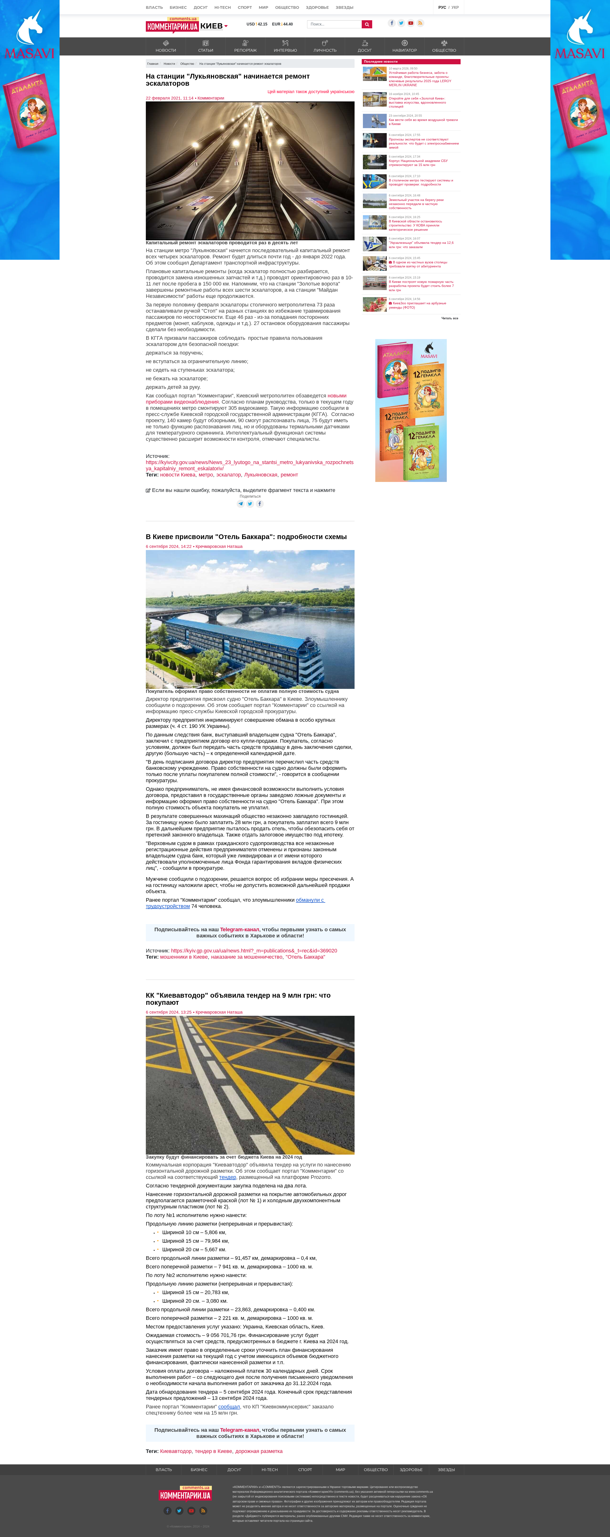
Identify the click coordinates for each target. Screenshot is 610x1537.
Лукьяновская (260, 475)
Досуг (201, 7)
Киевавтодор (176, 1451)
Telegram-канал (239, 929)
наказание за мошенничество (246, 957)
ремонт (289, 475)
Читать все (450, 318)
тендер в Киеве (213, 1451)
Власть (154, 7)
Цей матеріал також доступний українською (311, 91)
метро (206, 475)
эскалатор (228, 475)
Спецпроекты (418, 6)
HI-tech (222, 7)
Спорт (245, 7)
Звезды (344, 7)
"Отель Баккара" (305, 957)
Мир (263, 7)
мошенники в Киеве (184, 957)
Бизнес (178, 7)
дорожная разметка (259, 1451)
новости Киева (177, 475)
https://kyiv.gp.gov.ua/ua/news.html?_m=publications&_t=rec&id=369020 (254, 951)
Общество (287, 7)
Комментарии (180, 1526)
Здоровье (317, 7)
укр (455, 7)
